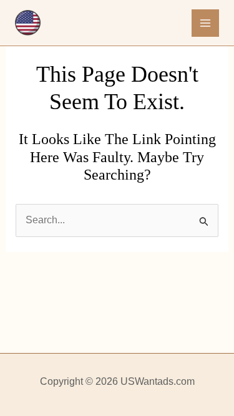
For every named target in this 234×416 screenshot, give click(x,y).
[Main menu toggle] (205, 23)
